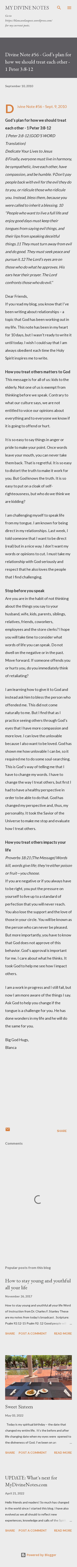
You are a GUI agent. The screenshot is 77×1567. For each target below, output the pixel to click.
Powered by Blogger (41, 1555)
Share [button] (62, 1131)
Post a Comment (33, 1333)
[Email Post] (7, 1131)
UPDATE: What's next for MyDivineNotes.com (31, 1481)
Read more (63, 1333)
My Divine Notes (27, 7)
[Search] (59, 7)
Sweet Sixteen (19, 1406)
